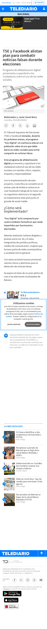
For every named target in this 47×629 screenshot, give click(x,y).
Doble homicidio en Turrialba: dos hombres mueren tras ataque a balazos (29, 466)
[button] (6, 126)
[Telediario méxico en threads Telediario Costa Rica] (34, 580)
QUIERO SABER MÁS (13, 324)
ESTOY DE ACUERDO (33, 324)
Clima (18, 3)
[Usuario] (44, 8)
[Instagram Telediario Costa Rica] (28, 580)
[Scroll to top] (41, 553)
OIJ (14, 3)
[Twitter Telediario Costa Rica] (21, 580)
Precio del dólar (27, 3)
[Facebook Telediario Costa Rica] (14, 580)
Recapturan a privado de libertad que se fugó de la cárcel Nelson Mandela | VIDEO (27, 451)
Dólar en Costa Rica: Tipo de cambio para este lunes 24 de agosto (29, 482)
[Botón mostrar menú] (3, 9)
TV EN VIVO (40, 3)
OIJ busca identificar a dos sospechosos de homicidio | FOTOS (28, 435)
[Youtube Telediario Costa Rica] (41, 580)
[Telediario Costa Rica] (23, 9)
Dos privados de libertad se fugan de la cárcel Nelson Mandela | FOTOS (28, 497)
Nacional (23, 14)
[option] (23, 99)
